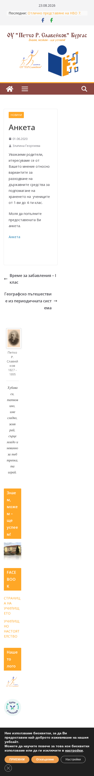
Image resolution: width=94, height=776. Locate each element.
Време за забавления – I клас (33, 279)
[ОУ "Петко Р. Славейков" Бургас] (9, 89)
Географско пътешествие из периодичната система (28, 300)
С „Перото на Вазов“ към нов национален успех (52, 11)
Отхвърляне (45, 759)
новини (16, 115)
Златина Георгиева (26, 146)
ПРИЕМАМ (17, 759)
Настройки (73, 759)
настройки (74, 750)
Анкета (14, 237)
